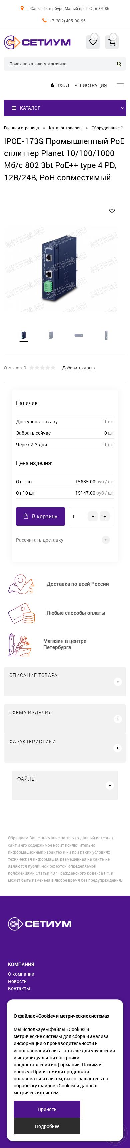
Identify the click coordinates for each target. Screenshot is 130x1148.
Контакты (19, 988)
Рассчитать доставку (39, 540)
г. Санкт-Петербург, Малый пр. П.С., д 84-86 (68, 8)
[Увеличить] (61, 269)
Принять (47, 1109)
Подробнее (47, 1126)
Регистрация (90, 85)
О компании (21, 974)
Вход (62, 85)
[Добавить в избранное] (112, 211)
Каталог (30, 108)
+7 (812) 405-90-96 (68, 20)
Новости (17, 981)
